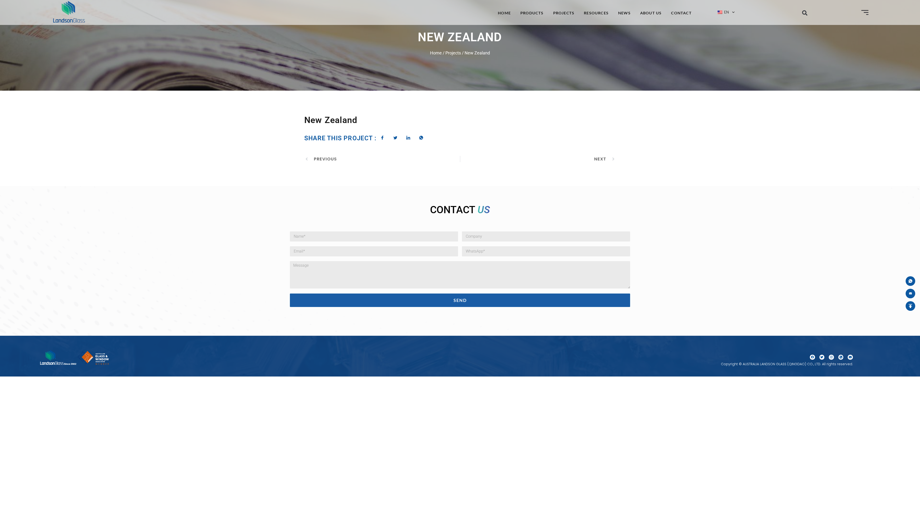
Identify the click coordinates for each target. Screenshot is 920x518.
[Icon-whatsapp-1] (841, 357)
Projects (564, 13)
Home (436, 52)
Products (532, 13)
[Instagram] (831, 357)
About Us (651, 13)
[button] (805, 13)
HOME (504, 13)
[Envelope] (850, 357)
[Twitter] (822, 357)
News (624, 13)
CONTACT (681, 13)
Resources (596, 13)
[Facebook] (812, 357)
